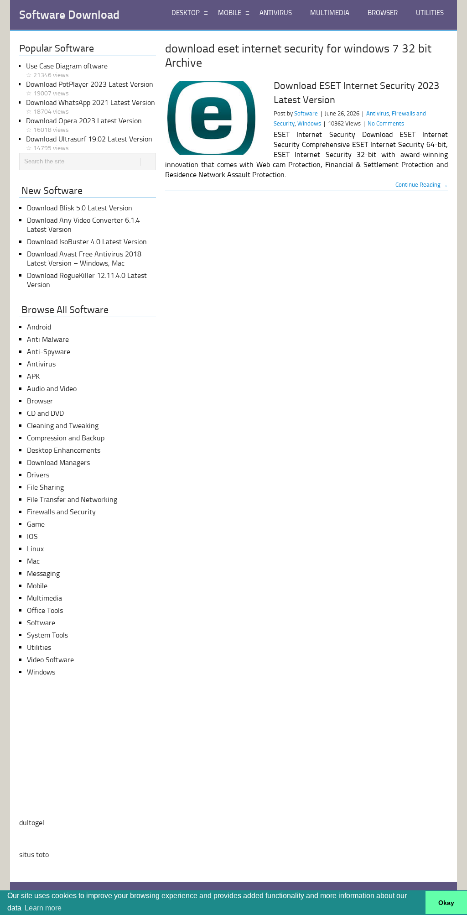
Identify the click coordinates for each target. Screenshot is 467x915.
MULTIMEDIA (329, 13)
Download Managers (58, 462)
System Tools (47, 635)
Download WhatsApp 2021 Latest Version (90, 106)
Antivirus (377, 113)
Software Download (69, 15)
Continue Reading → (421, 184)
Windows (309, 123)
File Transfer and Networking (72, 499)
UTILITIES (430, 13)
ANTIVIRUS (275, 13)
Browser (40, 401)
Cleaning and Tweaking (63, 425)
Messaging (43, 573)
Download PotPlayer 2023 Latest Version (89, 88)
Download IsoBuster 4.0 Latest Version (87, 241)
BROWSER (383, 13)
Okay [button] (446, 902)
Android (39, 327)
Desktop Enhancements (63, 450)
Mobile (37, 585)
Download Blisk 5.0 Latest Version (79, 208)
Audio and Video (52, 388)
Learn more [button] (43, 908)
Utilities (39, 647)
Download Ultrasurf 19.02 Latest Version (89, 143)
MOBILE (229, 13)
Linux (35, 548)
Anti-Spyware (48, 351)
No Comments (386, 123)
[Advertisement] (87, 747)
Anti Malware (48, 339)
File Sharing (45, 487)
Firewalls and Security (61, 511)
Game (36, 524)
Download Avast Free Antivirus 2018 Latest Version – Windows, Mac (84, 258)
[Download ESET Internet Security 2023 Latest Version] (215, 118)
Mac (33, 561)
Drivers (38, 475)
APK (33, 376)
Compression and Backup (65, 438)
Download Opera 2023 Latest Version (84, 125)
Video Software (50, 659)
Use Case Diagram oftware (67, 70)
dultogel (31, 822)
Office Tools (45, 610)
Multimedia (44, 598)
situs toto (34, 854)
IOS (32, 536)
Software (306, 113)
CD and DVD (45, 413)
